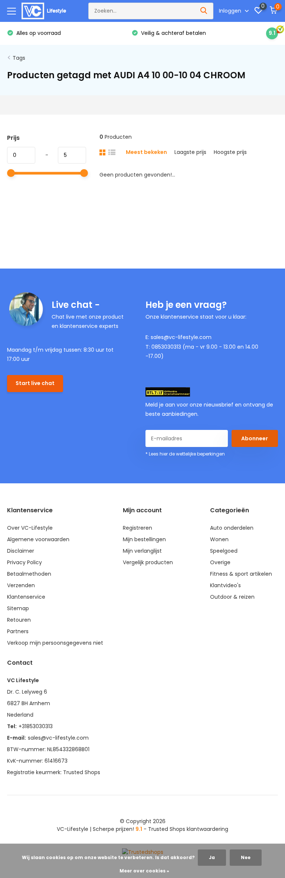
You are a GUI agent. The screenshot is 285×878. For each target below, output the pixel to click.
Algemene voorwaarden (38, 539)
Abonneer (254, 438)
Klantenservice (26, 597)
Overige (220, 562)
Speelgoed (224, 551)
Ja (212, 857)
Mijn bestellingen (144, 539)
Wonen (219, 539)
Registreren (137, 528)
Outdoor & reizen (232, 597)
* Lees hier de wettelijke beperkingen (185, 454)
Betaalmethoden (29, 574)
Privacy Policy (24, 562)
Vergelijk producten (148, 562)
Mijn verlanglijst (142, 551)
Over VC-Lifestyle (30, 528)
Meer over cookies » (144, 871)
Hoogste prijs (230, 152)
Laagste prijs (190, 152)
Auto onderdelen (231, 528)
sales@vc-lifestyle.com (58, 737)
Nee (245, 857)
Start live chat (35, 383)
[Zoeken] (204, 11)
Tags (19, 58)
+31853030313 (36, 726)
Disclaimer (20, 551)
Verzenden (21, 585)
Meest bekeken (146, 152)
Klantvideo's (225, 585)
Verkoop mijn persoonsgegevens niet (55, 643)
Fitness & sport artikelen (241, 574)
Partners (18, 631)
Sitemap (18, 608)
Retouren (19, 620)
